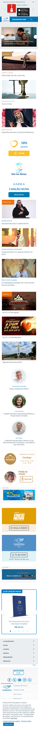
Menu (31, 19)
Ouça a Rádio (20, 528)
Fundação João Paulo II (20, 685)
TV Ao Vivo (20, 555)
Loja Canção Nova (12, 591)
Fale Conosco (18, 694)
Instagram (24, 680)
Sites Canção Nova (35, 19)
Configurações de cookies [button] (11, 721)
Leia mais (14, 718)
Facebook (9, 680)
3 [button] (19, 14)
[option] (19, 10)
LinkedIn (29, 680)
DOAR (21, 153)
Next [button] (33, 10)
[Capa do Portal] (19, 19)
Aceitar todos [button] (8, 724)
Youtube (19, 680)
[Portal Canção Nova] (6, 19)
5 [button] (27, 14)
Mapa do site (17, 698)
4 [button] (23, 14)
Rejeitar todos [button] (26, 721)
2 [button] (14, 14)
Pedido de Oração (19, 690)
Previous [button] (5, 10)
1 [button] (10, 14)
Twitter (14, 680)
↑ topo (34, 665)
